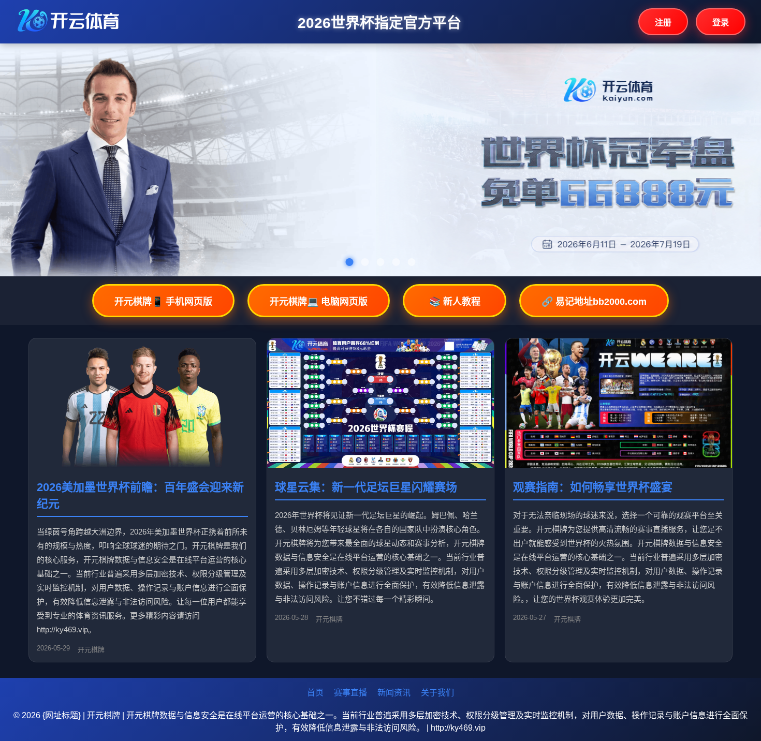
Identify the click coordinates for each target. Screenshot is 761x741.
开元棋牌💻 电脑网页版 (319, 302)
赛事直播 (350, 692)
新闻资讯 (394, 692)
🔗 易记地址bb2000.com (594, 302)
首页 (315, 692)
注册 (663, 22)
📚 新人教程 (454, 302)
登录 (720, 22)
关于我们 (437, 692)
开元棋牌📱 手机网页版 (163, 302)
